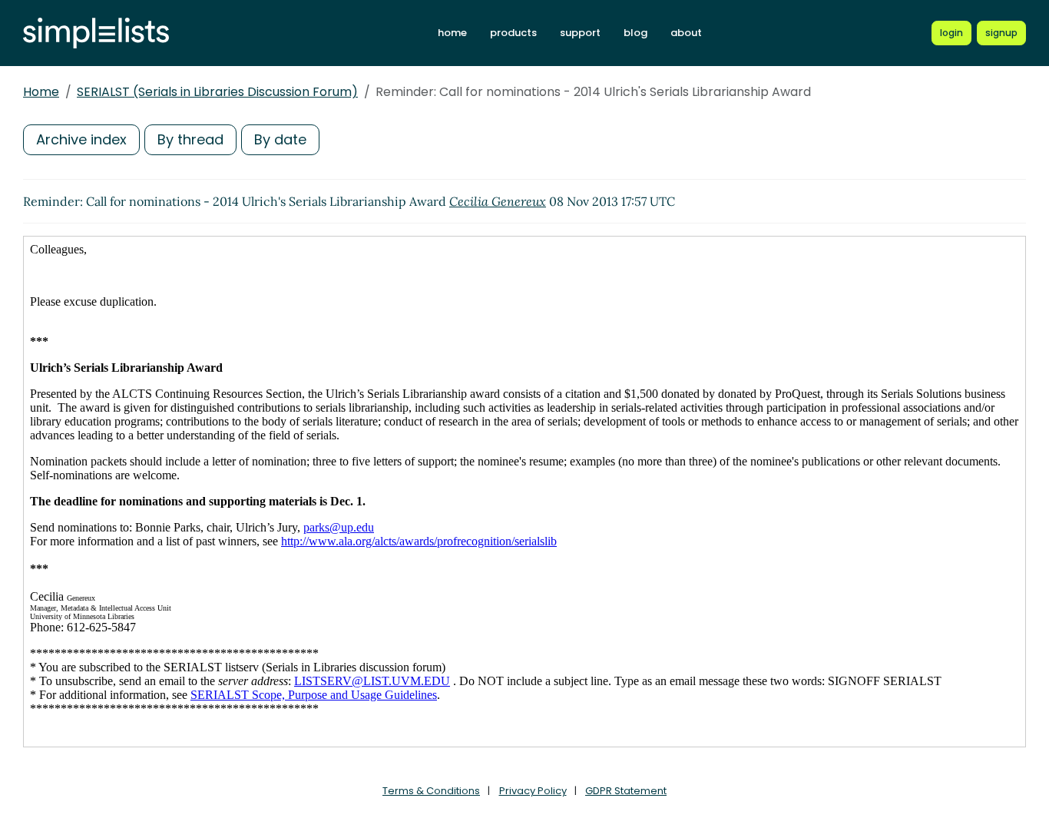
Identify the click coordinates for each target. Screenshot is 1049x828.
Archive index (81, 139)
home (452, 32)
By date (280, 139)
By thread (190, 139)
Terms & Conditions (431, 790)
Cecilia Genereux (497, 201)
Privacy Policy (533, 790)
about (686, 32)
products (513, 32)
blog (635, 32)
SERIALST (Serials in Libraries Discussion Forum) (217, 92)
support (580, 32)
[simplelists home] (96, 33)
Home (41, 92)
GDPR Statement (626, 790)
